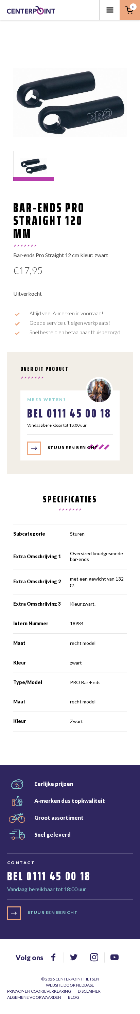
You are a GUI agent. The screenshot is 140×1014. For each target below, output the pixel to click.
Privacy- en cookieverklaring (39, 991)
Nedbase (85, 985)
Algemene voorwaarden (34, 997)
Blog (73, 997)
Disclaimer (89, 991)
